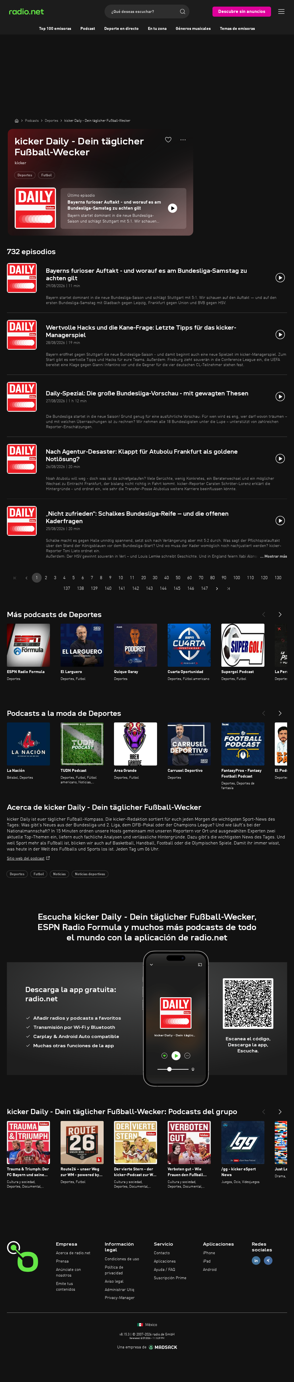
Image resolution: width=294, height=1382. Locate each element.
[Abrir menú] (281, 11)
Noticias (59, 874)
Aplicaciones (165, 1261)
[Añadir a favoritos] (168, 139)
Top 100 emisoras (55, 29)
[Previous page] (26, 578)
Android (210, 1270)
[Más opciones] (183, 139)
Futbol (46, 175)
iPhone (209, 1253)
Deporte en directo (121, 29)
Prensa (62, 1261)
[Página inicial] (16, 120)
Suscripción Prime (170, 1278)
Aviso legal (114, 1281)
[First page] (15, 578)
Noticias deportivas (90, 874)
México (150, 1325)
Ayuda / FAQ (164, 1270)
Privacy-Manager (120, 1298)
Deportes (25, 175)
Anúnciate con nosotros (68, 1272)
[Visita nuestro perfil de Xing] (268, 1261)
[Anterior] (263, 612)
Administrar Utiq (119, 1290)
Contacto (162, 1253)
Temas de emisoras (237, 29)
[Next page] (217, 588)
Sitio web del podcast (26, 859)
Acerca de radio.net (73, 1253)
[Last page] (228, 588)
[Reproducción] (172, 208)
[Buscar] (182, 11)
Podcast (87, 29)
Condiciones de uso (122, 1259)
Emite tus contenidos (65, 1287)
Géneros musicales (193, 29)
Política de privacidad (114, 1270)
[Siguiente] (280, 612)
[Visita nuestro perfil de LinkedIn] (256, 1261)
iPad (207, 1261)
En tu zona (157, 29)
